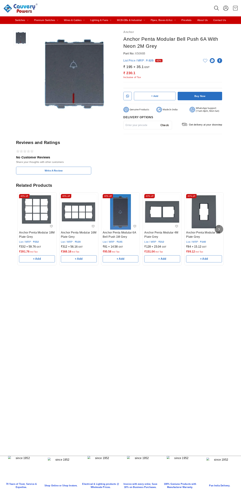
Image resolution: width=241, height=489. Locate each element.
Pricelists (186, 20)
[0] (235, 8)
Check (165, 125)
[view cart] (235, 8)
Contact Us (219, 20)
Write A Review (54, 170)
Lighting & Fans (99, 20)
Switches (20, 20)
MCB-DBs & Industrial (129, 20)
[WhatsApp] (212, 60)
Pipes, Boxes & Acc (162, 20)
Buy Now (199, 96)
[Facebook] (219, 60)
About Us (202, 20)
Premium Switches (44, 20)
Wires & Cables (72, 20)
